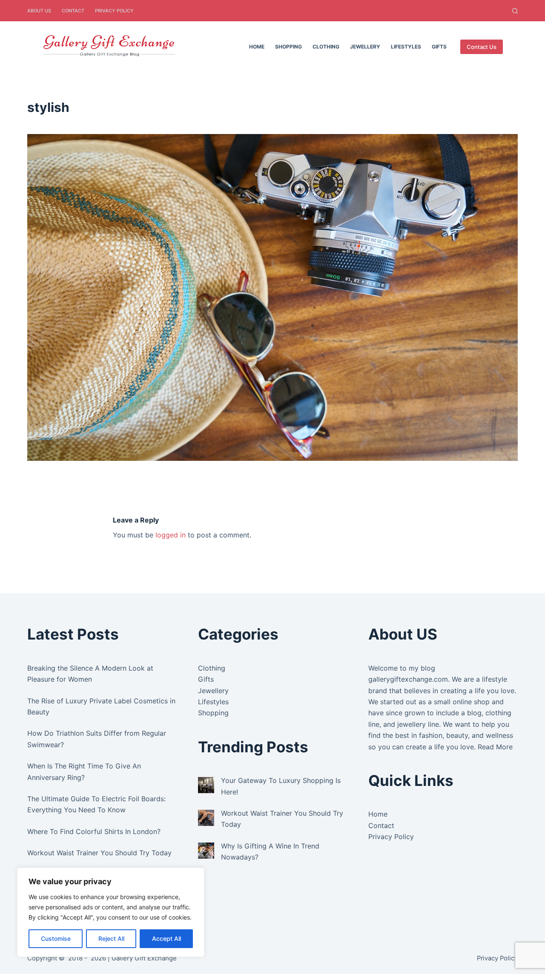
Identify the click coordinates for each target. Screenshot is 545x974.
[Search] (515, 11)
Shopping (288, 46)
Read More (495, 747)
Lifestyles (406, 46)
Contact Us (481, 46)
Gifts (439, 46)
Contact (73, 11)
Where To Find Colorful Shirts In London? (94, 831)
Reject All (111, 938)
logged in (170, 535)
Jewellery (365, 46)
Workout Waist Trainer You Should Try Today (99, 852)
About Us (39, 11)
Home (256, 46)
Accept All (166, 938)
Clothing (326, 46)
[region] (110, 912)
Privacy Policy (114, 11)
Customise (56, 938)
